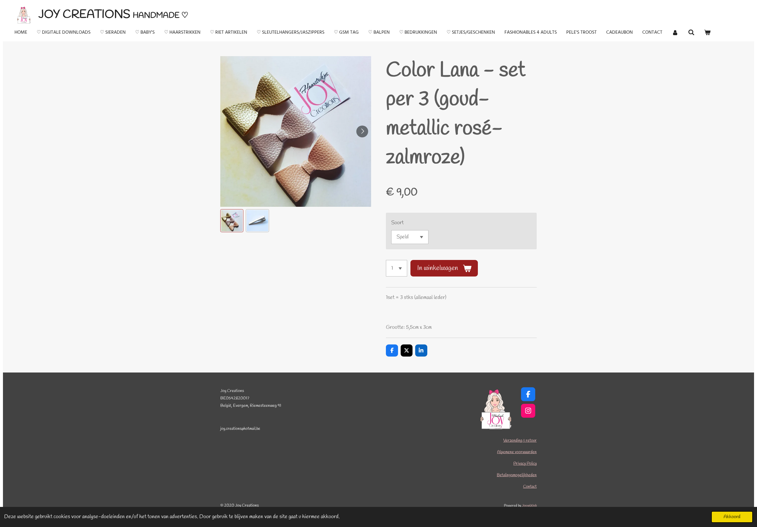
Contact (530, 486)
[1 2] (396, 268)
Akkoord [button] (732, 517)
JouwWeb (529, 505)
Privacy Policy (525, 463)
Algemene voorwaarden (517, 452)
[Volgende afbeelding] (362, 131)
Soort (397, 222)
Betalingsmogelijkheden (517, 475)
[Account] (675, 32)
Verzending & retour (520, 440)
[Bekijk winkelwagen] (707, 32)
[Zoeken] (691, 32)
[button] (231, 220)
